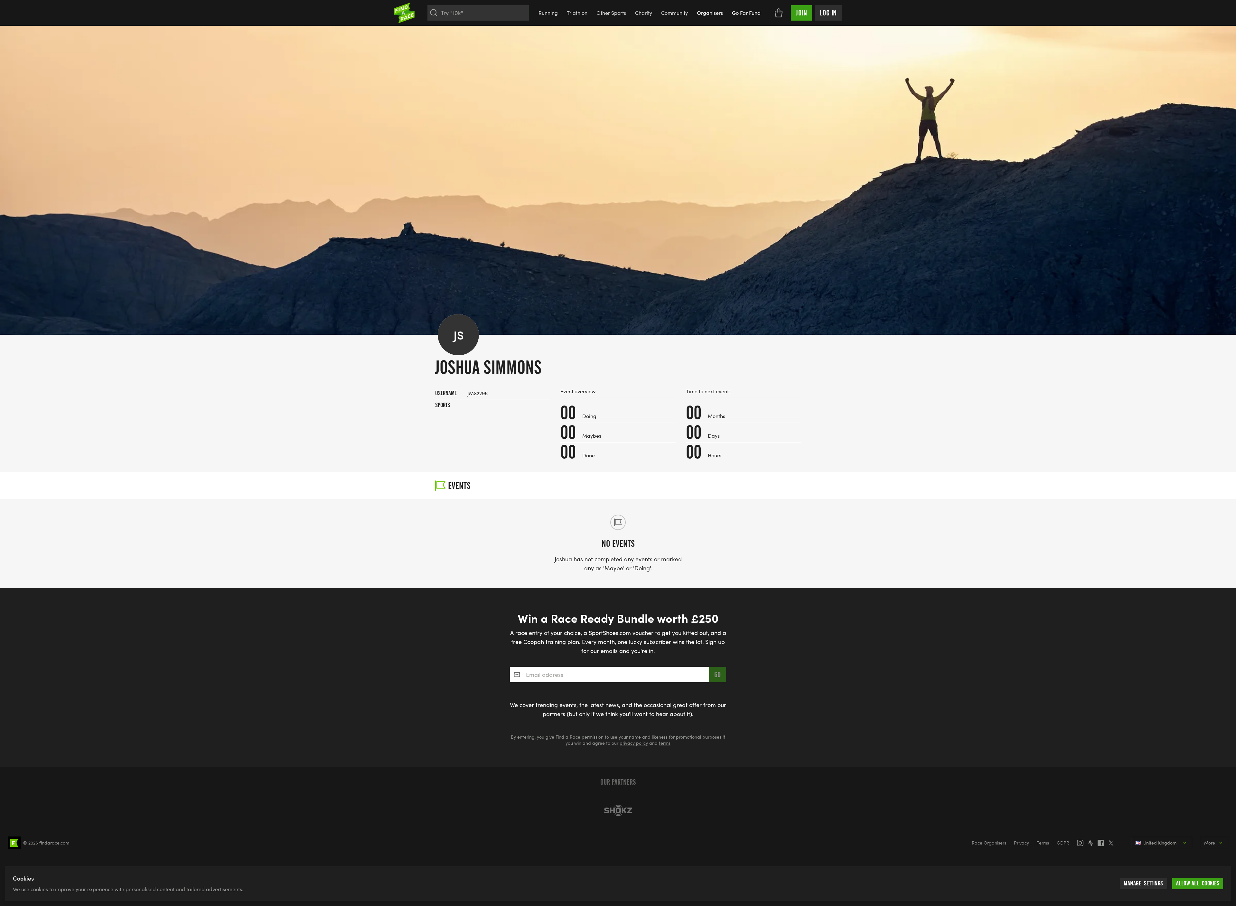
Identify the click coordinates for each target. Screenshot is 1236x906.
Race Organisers (989, 843)
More (1209, 843)
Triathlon (577, 12)
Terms (1043, 843)
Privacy (1021, 843)
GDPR (1063, 843)
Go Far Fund (746, 12)
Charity (643, 12)
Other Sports (611, 12)
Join (801, 12)
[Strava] (1092, 843)
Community (674, 12)
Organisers (710, 12)
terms (664, 743)
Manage (1143, 883)
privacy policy (634, 743)
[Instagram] (1082, 843)
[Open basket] (778, 13)
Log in (828, 12)
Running (548, 12)
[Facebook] (1103, 843)
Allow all (1198, 883)
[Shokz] (618, 810)
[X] (1113, 843)
